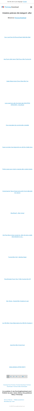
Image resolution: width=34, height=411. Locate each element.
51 (22, 376)
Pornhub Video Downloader (20, 386)
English (25, 1)
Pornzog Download (20, 18)
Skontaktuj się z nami (9, 401)
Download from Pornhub (9, 384)
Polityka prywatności (19, 399)
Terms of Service (8, 399)
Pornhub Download (21, 384)
